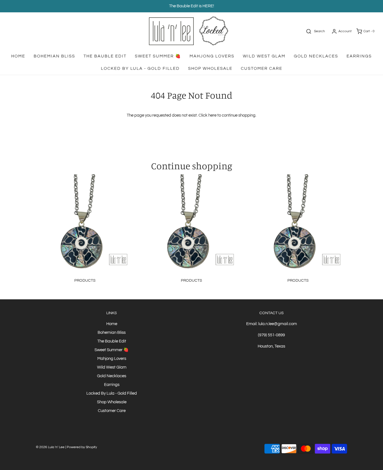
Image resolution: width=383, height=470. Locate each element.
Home (18, 56)
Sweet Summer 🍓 (158, 56)
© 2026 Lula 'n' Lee (50, 447)
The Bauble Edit (105, 56)
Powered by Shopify (82, 447)
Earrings (359, 56)
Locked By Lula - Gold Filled (140, 68)
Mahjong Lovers (212, 56)
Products (85, 281)
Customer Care (261, 68)
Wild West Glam (264, 56)
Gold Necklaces (316, 56)
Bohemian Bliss (54, 56)
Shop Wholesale (210, 68)
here (212, 115)
